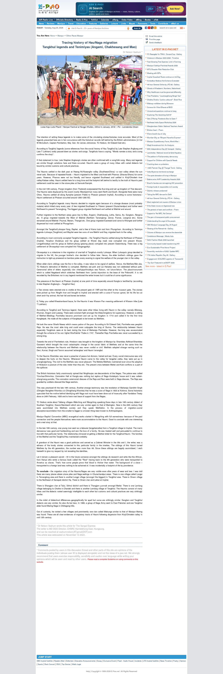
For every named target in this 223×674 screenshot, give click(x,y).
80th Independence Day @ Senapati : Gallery (164, 149)
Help (88, 671)
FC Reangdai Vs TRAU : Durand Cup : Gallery (164, 54)
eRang (115, 19)
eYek (156, 19)
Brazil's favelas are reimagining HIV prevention (165, 183)
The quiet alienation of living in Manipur (162, 175)
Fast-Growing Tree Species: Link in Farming (164, 62)
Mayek (132, 23)
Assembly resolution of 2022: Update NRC (163, 251)
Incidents (138, 661)
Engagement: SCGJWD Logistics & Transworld (165, 259)
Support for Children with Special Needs (162, 160)
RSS (58, 664)
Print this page (154, 39)
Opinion (183, 661)
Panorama (142, 23)
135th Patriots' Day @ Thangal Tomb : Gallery (164, 168)
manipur (60, 35)
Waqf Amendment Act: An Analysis (160, 145)
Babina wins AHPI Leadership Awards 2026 (163, 179)
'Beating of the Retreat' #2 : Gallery (160, 228)
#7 (159, 115)
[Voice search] (128, 28)
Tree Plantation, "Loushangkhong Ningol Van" (164, 96)
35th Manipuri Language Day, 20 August (162, 225)
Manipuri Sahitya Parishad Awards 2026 (162, 65)
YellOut (94, 19)
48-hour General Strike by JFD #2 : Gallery (163, 84)
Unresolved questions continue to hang (161, 111)
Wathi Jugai (76, 664)
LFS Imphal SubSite (151, 661)
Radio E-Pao (82, 19)
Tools (152, 23)
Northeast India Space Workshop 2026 (161, 122)
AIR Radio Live (46, 19)
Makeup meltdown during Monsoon (160, 103)
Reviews (50, 23)
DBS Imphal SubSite (44, 661)
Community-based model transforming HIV (163, 243)
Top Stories (66, 664)
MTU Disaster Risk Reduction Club (160, 69)
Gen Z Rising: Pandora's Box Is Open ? (162, 118)
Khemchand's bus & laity (156, 134)
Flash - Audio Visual (125, 661)
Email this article (155, 36)
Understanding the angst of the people (161, 221)
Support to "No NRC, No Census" (159, 213)
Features (93, 23)
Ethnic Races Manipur (74, 35)
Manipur (61, 23)
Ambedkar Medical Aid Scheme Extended (163, 80)
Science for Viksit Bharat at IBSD (159, 107)
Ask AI (137, 28)
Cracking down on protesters (158, 164)
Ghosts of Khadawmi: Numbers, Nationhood (163, 88)
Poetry (175, 661)
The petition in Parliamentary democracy (162, 156)
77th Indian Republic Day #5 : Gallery (161, 255)
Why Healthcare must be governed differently (164, 92)
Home (52, 35)
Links (123, 23)
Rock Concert (49, 664)
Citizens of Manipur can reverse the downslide (164, 232)
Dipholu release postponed (157, 190)
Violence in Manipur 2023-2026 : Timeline (163, 58)
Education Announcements (85, 661)
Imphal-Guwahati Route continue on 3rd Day (163, 77)
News (41, 23)
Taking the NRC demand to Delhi (159, 194)
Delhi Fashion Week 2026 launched (160, 240)
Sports (40, 664)
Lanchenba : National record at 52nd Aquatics (164, 152)
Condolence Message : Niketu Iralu (160, 236)
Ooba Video (127, 19)
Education (81, 23)
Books (148, 19)
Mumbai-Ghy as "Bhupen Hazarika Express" (164, 137)
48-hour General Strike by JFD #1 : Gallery (163, 198)
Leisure (114, 23)
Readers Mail (59, 661)
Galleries (104, 23)
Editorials (69, 661)
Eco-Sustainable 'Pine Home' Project (161, 247)
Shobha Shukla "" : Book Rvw (164, 99)
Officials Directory (64, 19)
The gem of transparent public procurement (163, 217)
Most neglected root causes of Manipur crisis (164, 202)
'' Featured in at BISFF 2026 (160, 262)
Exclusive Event (109, 661)
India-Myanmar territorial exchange (160, 171)
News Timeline (166, 661)
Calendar (105, 19)
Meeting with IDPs (154, 73)
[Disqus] (89, 604)
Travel (71, 23)
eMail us (175, 23)
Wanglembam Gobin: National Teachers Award (165, 126)
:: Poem (155, 130)
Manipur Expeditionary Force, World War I (163, 141)
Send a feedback (155, 42)
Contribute (163, 23)
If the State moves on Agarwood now (161, 206)
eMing (139, 19)
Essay (99, 661)
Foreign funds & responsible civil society (162, 187)
